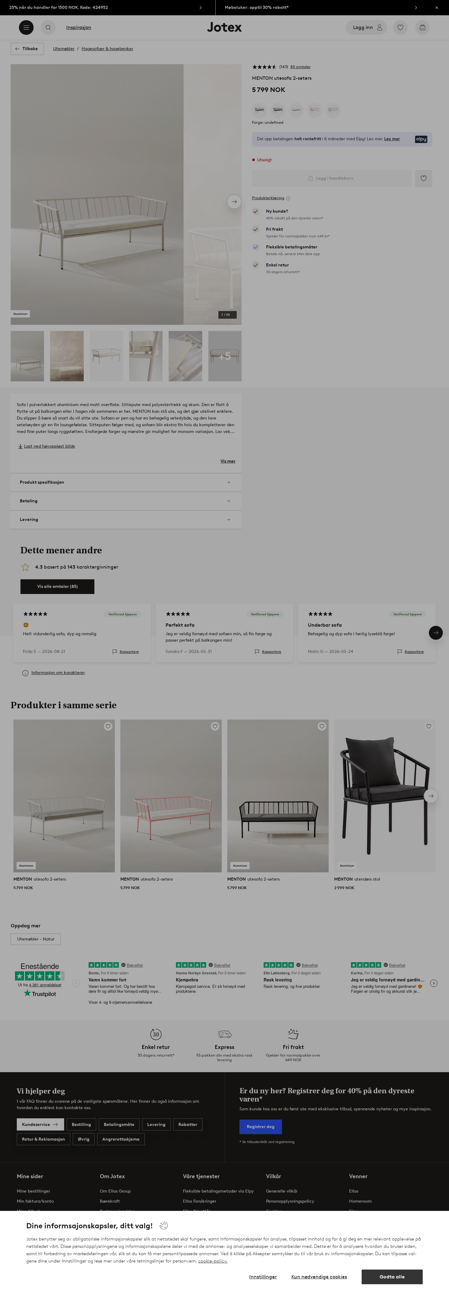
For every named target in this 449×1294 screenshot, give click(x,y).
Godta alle (392, 1277)
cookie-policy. (213, 1261)
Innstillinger (263, 1277)
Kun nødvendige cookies (319, 1277)
